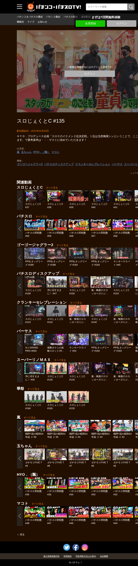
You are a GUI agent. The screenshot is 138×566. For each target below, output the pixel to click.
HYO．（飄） (41, 152)
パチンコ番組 (53, 16)
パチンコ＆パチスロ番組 (30, 16)
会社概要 (104, 556)
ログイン (121, 23)
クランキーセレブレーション (92, 164)
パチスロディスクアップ (59, 164)
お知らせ (42, 21)
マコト (55, 152)
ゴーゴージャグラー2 (30, 164)
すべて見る (52, 187)
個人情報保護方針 (51, 556)
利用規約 (68, 556)
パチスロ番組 (71, 16)
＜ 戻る (21, 534)
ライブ (30, 21)
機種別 (20, 21)
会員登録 (90, 23)
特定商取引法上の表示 (86, 556)
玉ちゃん (26, 152)
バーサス (117, 164)
